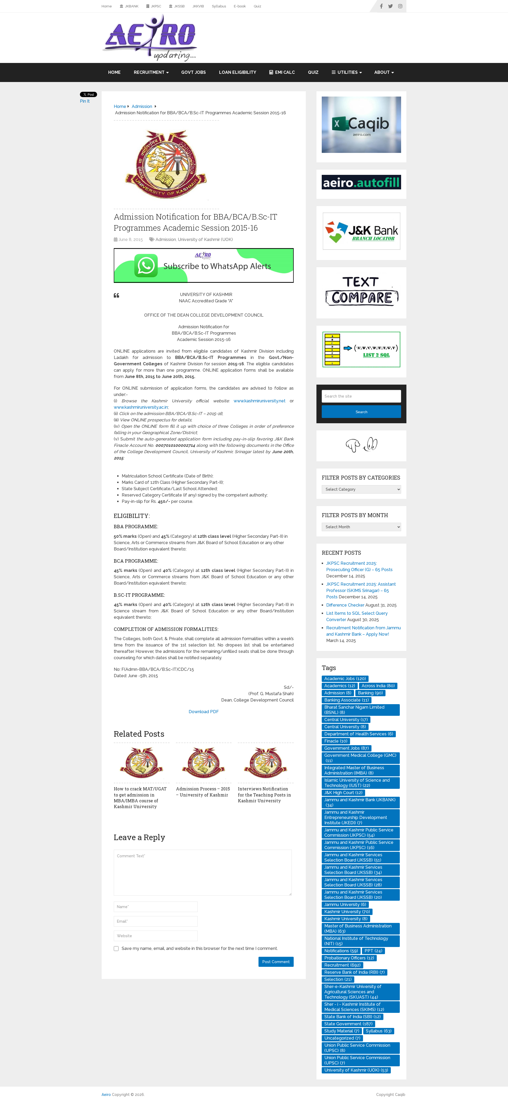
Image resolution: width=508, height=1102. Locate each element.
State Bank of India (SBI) (352, 1016)
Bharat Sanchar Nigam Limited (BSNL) (354, 710)
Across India (378, 685)
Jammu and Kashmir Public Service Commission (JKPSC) (358, 832)
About (382, 72)
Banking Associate (346, 700)
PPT (373, 950)
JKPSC (155, 6)
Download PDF (204, 711)
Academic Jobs (345, 678)
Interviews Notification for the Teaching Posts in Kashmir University (264, 794)
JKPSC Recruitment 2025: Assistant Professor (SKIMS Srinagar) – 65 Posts (361, 590)
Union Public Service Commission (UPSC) (357, 1048)
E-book (240, 6)
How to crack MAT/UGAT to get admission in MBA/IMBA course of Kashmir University (140, 797)
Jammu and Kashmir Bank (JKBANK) (360, 802)
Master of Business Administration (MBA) (358, 928)
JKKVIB (198, 6)
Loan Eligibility (237, 72)
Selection (338, 979)
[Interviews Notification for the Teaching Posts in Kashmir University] (266, 763)
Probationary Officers (349, 957)
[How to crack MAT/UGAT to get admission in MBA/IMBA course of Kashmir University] (142, 763)
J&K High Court (343, 792)
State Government (348, 1023)
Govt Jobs (193, 72)
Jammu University (345, 904)
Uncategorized (342, 1038)
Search (362, 412)
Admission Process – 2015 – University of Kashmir (203, 791)
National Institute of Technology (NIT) (356, 941)
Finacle (335, 741)
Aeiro (106, 1094)
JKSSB (179, 6)
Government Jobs (346, 748)
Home (107, 6)
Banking (370, 692)
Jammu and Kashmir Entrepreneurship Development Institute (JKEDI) (355, 817)
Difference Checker (345, 605)
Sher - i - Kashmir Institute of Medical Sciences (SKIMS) (354, 1007)
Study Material (341, 1030)
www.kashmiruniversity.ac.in (141, 407)
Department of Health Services (358, 733)
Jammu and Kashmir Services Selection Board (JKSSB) (353, 857)
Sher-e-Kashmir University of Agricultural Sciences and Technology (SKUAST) (353, 992)
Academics (339, 685)
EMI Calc (284, 72)
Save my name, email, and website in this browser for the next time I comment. (200, 948)
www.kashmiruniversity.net (259, 400)
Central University (346, 719)
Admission (166, 239)
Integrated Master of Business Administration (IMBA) (354, 770)
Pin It (85, 101)
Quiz (257, 6)
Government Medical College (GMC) (360, 758)
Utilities (347, 72)
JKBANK (131, 6)
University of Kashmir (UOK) (205, 239)
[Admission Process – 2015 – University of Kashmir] (204, 763)
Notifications (341, 950)
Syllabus (219, 6)
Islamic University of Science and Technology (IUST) (357, 783)
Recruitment (149, 72)
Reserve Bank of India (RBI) (354, 972)
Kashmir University (347, 911)
